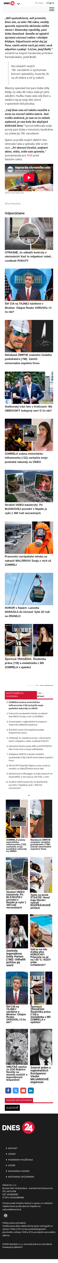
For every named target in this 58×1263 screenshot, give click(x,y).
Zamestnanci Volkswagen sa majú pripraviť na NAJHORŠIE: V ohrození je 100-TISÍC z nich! (30, 775)
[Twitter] (15, 1090)
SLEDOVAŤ (12, 1108)
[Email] (23, 1090)
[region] (18, 3)
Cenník (12, 1153)
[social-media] (5, 1215)
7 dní (39, 693)
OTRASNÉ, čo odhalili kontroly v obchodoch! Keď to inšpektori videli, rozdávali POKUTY (30, 739)
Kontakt (12, 1148)
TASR (30, 155)
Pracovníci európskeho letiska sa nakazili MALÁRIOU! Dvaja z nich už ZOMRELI (28, 715)
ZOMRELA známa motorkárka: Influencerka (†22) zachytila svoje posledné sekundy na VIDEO (26, 705)
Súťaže (11, 1165)
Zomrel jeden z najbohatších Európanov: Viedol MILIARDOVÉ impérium (28, 723)
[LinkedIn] (30, 1090)
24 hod (40, 696)
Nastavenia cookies (18, 1171)
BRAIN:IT (18, 1247)
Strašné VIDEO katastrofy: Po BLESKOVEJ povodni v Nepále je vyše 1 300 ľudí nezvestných (28, 784)
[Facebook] (8, 1090)
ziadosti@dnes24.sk (11, 1209)
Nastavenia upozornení (21, 1176)
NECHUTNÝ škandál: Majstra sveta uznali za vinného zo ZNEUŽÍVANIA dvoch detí (29, 767)
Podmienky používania (20, 1159)
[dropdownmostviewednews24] (29, 795)
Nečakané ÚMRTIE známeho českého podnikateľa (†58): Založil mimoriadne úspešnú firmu (31, 757)
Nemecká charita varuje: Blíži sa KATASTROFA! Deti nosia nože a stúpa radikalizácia (30, 748)
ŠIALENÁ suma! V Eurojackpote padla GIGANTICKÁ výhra (26, 731)
